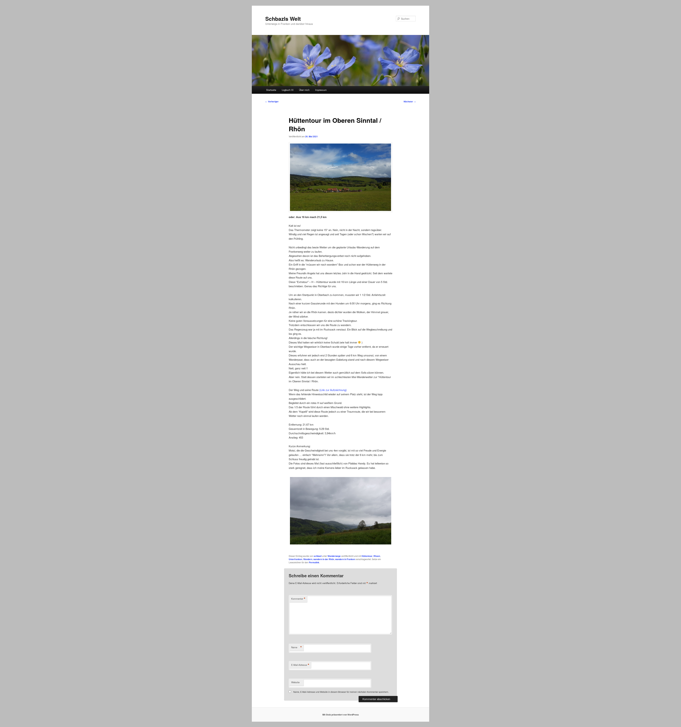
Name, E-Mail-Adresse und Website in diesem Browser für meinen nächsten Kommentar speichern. (341, 691)
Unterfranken (295, 559)
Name (296, 647)
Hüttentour (367, 556)
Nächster (410, 101)
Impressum (321, 90)
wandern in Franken (345, 559)
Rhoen (376, 556)
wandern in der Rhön (323, 559)
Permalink (314, 562)
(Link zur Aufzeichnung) (333, 390)
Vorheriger (272, 101)
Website (295, 682)
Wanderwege (334, 556)
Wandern (307, 559)
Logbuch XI (288, 90)
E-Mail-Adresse (300, 665)
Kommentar (298, 599)
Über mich (304, 90)
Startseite (271, 90)
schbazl (318, 556)
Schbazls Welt (283, 18)
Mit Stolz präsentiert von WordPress (340, 714)
